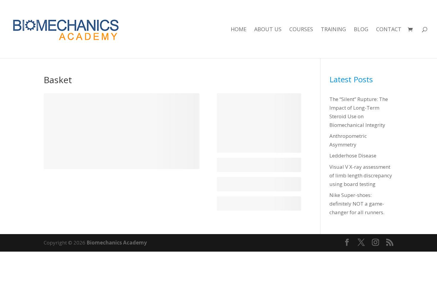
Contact (388, 30)
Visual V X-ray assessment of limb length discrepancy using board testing (360, 175)
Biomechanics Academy (117, 242)
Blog (361, 30)
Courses (301, 30)
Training (333, 30)
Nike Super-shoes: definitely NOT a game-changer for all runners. (356, 204)
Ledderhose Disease (352, 155)
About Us (268, 30)
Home (238, 30)
